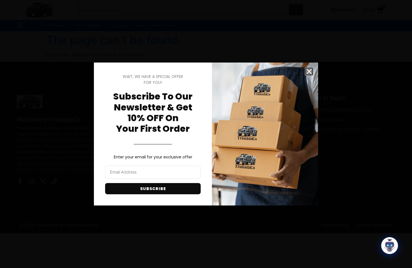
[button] (309, 71)
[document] (206, 134)
